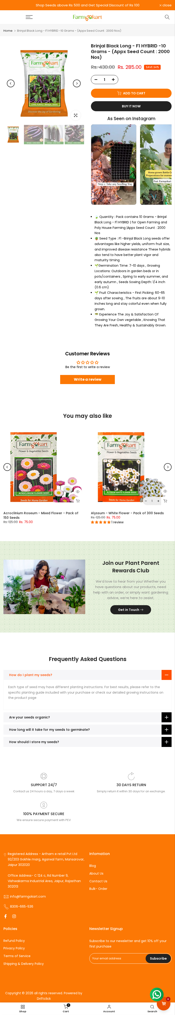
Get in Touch (128, 609)
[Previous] (11, 83)
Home (8, 30)
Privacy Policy (14, 948)
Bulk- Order (98, 889)
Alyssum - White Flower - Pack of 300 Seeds (127, 513)
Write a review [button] (87, 379)
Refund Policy (14, 941)
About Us (96, 873)
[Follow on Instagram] (14, 916)
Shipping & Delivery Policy (23, 964)
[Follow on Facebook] (5, 916)
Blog (92, 866)
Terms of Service (17, 956)
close (10, 5)
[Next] (77, 83)
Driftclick (44, 999)
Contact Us (98, 881)
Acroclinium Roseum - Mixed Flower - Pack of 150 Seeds (40, 515)
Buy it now (131, 106)
